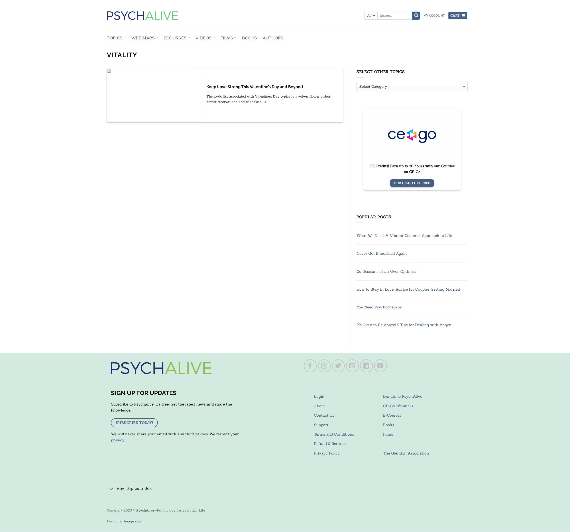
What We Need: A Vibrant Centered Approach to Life (404, 235)
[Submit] (416, 16)
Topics (114, 37)
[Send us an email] (352, 365)
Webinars (143, 37)
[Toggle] (111, 489)
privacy (117, 440)
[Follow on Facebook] (310, 365)
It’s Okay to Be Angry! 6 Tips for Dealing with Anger (403, 324)
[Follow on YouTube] (380, 365)
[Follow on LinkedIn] (366, 365)
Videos (203, 37)
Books (249, 37)
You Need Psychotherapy (379, 307)
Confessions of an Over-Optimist (386, 271)
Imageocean (133, 521)
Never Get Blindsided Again (381, 253)
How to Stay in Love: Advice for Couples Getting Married (408, 289)
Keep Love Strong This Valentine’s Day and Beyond (254, 87)
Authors (273, 37)
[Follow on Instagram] (324, 365)
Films (226, 37)
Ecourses (175, 37)
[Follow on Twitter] (338, 365)
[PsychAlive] (142, 15)
